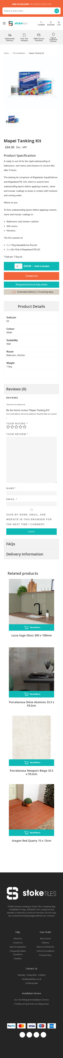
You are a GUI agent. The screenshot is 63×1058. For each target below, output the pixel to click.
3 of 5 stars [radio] (16, 427)
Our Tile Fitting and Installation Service (31, 999)
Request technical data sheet (31, 284)
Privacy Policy (45, 955)
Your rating (17, 423)
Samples (18, 958)
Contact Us (32, 276)
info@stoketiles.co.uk (31, 979)
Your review (17, 434)
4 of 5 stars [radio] (20, 427)
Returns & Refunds (45, 946)
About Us (18, 938)
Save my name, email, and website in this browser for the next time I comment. (29, 519)
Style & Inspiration (17, 946)
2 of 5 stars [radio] (12, 427)
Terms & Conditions (45, 951)
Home (6, 53)
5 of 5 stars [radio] (24, 427)
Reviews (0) (16, 388)
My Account (45, 938)
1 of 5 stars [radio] (8, 427)
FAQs (10, 543)
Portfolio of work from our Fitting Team (31, 1003)
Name (11, 488)
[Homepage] (31, 898)
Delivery (45, 942)
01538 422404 (31, 983)
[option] (12, 119)
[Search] (56, 10)
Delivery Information (24, 554)
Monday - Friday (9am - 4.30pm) (31, 975)
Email (11, 499)
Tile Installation (19, 53)
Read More (35, 627)
